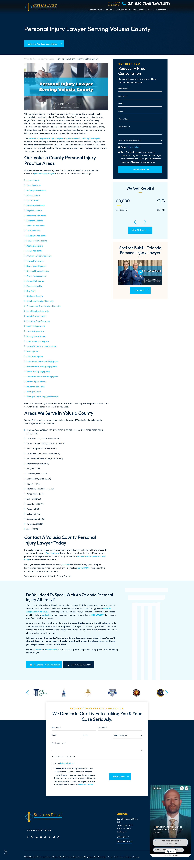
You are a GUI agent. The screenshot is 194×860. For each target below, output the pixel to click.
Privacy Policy (133, 147)
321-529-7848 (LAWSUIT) (149, 3)
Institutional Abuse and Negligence (42, 361)
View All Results (139, 230)
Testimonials (122, 9)
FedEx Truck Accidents (36, 240)
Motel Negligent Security (37, 311)
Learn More (139, 290)
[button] (104, 9)
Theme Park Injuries (35, 261)
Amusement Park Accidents (38, 256)
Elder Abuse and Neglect (37, 341)
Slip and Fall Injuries (35, 281)
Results (132, 9)
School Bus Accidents (36, 235)
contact (65, 564)
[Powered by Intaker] (175, 855)
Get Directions (123, 841)
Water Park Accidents (36, 276)
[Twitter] (32, 837)
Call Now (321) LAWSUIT (81, 664)
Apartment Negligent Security (40, 301)
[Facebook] (28, 837)
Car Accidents (32, 180)
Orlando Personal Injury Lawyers (39, 59)
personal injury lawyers (44, 173)
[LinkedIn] (36, 837)
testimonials (51, 649)
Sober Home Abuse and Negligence (42, 376)
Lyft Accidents (32, 200)
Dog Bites (30, 291)
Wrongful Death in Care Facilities (41, 346)
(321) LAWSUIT (83, 568)
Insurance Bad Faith (35, 386)
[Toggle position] (182, 788)
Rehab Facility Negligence (38, 371)
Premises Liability (34, 286)
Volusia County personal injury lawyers (45, 138)
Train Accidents (33, 230)
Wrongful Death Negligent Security (42, 396)
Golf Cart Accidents (35, 225)
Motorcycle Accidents (36, 190)
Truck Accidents (33, 185)
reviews (38, 649)
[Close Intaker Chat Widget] (186, 788)
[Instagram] (45, 837)
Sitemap (136, 857)
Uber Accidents (33, 195)
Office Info (122, 837)
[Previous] (135, 222)
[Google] (58, 837)
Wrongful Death (33, 391)
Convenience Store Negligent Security (43, 306)
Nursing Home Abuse (35, 336)
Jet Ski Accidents (34, 250)
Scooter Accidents (34, 220)
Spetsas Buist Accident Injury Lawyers (83, 138)
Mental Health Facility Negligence (41, 366)
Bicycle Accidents (34, 210)
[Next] (145, 222)
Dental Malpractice (35, 331)
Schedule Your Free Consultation (42, 44)
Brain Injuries (32, 351)
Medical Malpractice (35, 326)
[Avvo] (54, 837)
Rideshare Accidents (35, 205)
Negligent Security (34, 296)
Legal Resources (145, 9)
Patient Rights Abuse (35, 381)
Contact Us (161, 9)
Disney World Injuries (35, 266)
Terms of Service (85, 784)
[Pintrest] (50, 837)
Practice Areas (95, 9)
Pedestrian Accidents (36, 215)
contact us (46, 615)
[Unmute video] (154, 788)
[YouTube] (41, 837)
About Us (110, 9)
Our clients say (52, 553)
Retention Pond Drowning (38, 321)
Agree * (131, 147)
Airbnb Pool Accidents (36, 316)
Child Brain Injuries (34, 356)
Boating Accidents (34, 246)
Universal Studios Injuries (37, 271)
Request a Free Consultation (47, 664)
